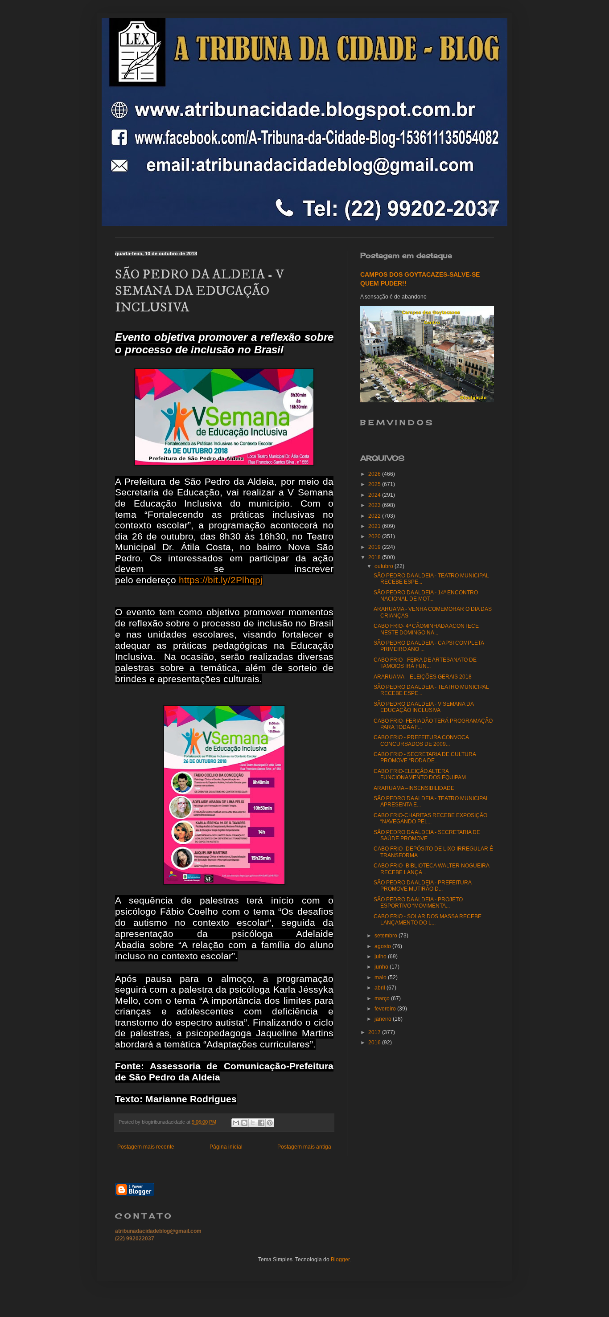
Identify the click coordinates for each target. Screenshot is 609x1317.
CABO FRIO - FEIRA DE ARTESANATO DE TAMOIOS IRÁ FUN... (425, 663)
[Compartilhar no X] (252, 1122)
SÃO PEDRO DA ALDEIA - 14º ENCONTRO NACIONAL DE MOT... (426, 595)
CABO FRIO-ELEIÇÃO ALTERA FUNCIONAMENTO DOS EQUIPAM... (422, 774)
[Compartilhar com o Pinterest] (269, 1122)
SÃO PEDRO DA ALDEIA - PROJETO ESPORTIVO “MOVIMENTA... (418, 902)
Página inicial (226, 1147)
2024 (375, 495)
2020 (375, 536)
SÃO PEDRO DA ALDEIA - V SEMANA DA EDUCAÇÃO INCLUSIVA (423, 707)
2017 (375, 1032)
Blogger (340, 1259)
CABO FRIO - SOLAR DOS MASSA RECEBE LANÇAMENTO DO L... (427, 919)
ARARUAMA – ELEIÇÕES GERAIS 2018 (423, 677)
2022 (375, 516)
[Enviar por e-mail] (235, 1122)
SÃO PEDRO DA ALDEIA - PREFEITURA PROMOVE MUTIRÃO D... (422, 885)
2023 (375, 505)
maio (381, 977)
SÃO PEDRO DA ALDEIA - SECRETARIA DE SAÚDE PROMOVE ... (427, 835)
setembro (386, 936)
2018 (375, 557)
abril (380, 988)
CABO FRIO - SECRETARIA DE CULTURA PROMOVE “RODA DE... (425, 757)
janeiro (383, 1019)
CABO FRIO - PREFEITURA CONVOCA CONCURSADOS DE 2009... (421, 740)
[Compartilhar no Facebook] (261, 1122)
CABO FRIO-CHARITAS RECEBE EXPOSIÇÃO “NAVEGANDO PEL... (430, 818)
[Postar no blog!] (244, 1122)
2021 (375, 526)
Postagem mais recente (145, 1147)
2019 (375, 547)
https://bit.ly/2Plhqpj (221, 580)
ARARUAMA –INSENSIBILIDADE (414, 788)
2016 (375, 1042)
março (382, 998)
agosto (383, 946)
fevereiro (385, 1009)
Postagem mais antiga (304, 1147)
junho (382, 967)
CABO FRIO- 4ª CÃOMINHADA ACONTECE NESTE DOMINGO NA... (426, 629)
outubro (384, 566)
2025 (375, 484)
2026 (375, 474)
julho (381, 956)
